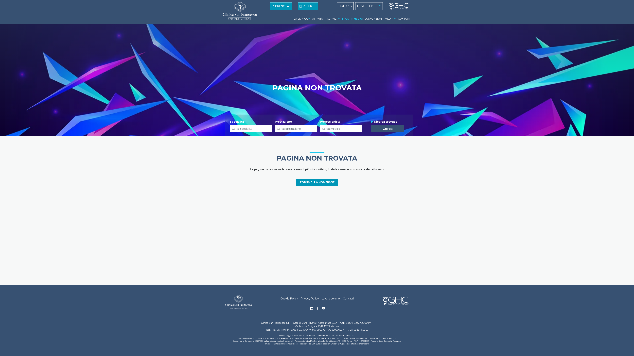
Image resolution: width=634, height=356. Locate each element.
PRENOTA (282, 6)
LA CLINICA (301, 18)
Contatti (348, 298)
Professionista (330, 121)
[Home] (397, 6)
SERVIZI (332, 18)
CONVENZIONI (374, 18)
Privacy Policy (310, 298)
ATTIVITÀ (317, 18)
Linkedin (311, 309)
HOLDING (345, 6)
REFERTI (309, 6)
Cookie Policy (289, 298)
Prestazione (283, 121)
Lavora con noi (330, 298)
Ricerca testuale (385, 121)
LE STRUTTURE (367, 6)
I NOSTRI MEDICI (352, 18)
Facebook (317, 309)
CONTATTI (404, 18)
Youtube (323, 308)
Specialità (237, 121)
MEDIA (389, 18)
